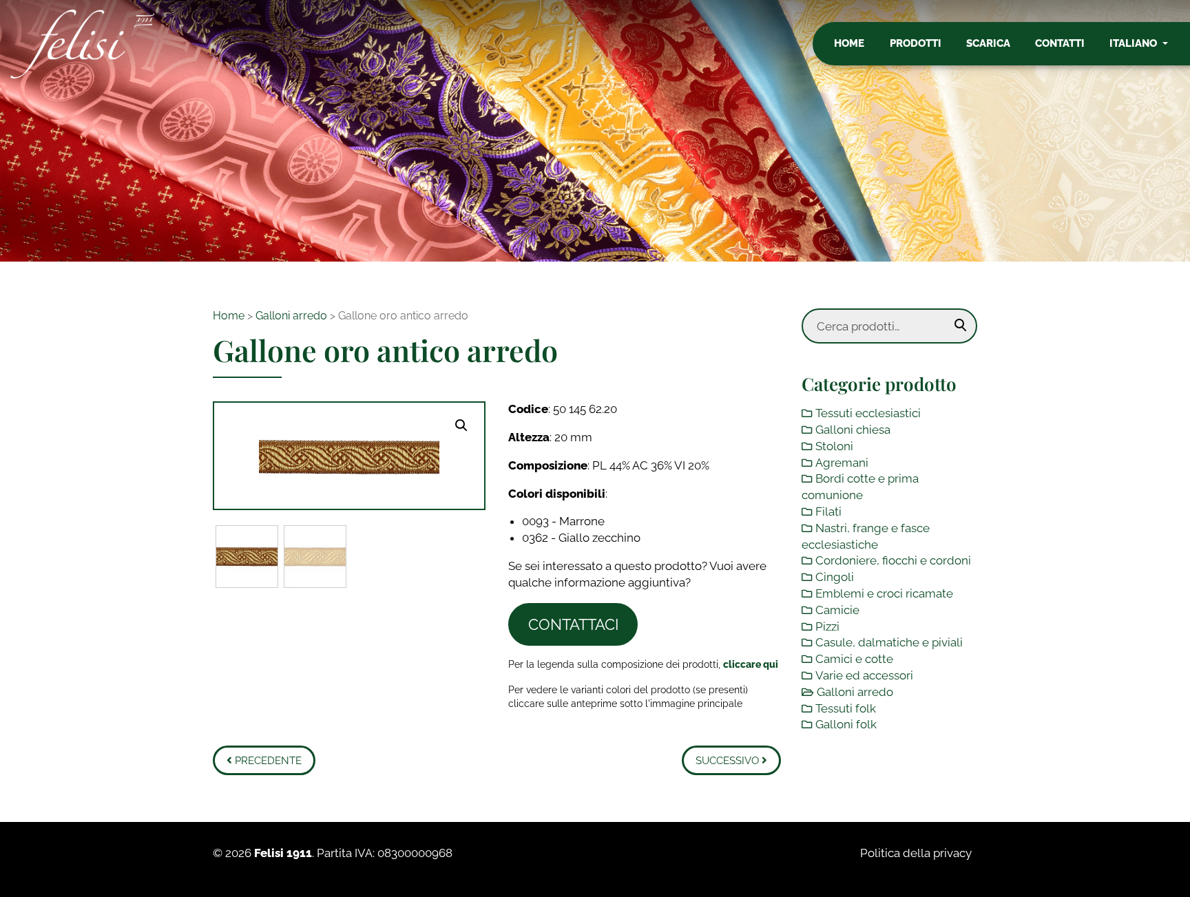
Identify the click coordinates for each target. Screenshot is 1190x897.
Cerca (960, 325)
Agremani (841, 462)
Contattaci (573, 624)
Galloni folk (846, 724)
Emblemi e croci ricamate (884, 593)
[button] (461, 425)
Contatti (1060, 43)
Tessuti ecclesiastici (868, 413)
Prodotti (915, 43)
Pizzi (827, 626)
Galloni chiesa (852, 429)
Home (849, 43)
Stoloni (834, 446)
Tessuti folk (845, 708)
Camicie (837, 610)
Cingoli (834, 577)
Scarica (988, 43)
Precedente (267, 760)
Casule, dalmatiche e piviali (889, 642)
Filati (828, 511)
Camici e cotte (854, 659)
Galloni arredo (291, 315)
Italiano (1134, 43)
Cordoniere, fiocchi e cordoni (893, 560)
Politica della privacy (916, 853)
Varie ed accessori (864, 675)
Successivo (729, 760)
